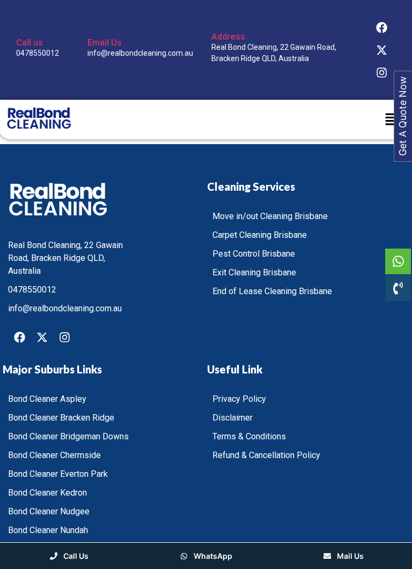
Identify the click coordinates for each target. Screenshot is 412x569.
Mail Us (349, 555)
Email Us (104, 43)
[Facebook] (382, 27)
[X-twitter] (382, 50)
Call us (29, 43)
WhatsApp (212, 555)
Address (228, 37)
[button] (391, 119)
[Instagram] (382, 72)
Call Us (75, 555)
